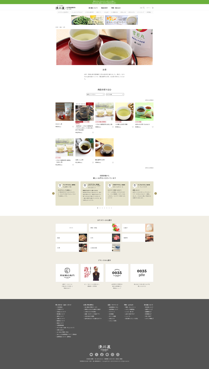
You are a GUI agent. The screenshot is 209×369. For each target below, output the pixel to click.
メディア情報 (148, 318)
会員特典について (113, 309)
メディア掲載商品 (129, 309)
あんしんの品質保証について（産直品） (67, 334)
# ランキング (140, 12)
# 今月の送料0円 (89, 12)
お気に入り (112, 318)
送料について (60, 316)
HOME (57, 27)
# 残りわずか (131, 12)
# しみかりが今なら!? (77, 12)
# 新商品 (149, 12)
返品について (60, 323)
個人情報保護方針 (97, 361)
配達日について (61, 321)
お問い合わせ (60, 330)
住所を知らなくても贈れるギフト (93, 318)
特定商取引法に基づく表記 (86, 361)
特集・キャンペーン (130, 307)
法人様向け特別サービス (91, 307)
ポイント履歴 (112, 316)
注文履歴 (111, 314)
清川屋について (93, 8)
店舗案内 (147, 311)
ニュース (127, 316)
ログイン (149, 7)
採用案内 (147, 314)
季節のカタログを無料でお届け (93, 309)
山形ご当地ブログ (130, 314)
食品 (61, 27)
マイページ (112, 311)
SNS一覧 (147, 316)
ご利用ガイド (60, 309)
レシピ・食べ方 (129, 311)
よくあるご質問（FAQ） (63, 332)
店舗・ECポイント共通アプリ (92, 314)
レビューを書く (113, 321)
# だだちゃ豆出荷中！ (63, 12)
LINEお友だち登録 (89, 316)
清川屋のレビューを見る (131, 318)
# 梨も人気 (123, 12)
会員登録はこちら (113, 307)
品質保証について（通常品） (64, 336)
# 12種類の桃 (114, 12)
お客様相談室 (60, 325)
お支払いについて (61, 311)
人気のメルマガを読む (90, 311)
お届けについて (61, 318)
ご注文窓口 (60, 307)
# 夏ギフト (99, 12)
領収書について (61, 314)
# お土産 (106, 12)
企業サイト (148, 309)
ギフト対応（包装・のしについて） (66, 327)
